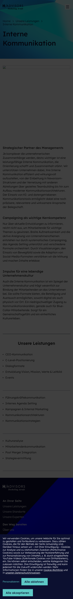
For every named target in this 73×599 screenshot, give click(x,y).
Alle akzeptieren (17, 593)
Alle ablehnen (34, 581)
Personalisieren (11, 581)
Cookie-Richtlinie (53, 570)
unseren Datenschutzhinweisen (22, 572)
